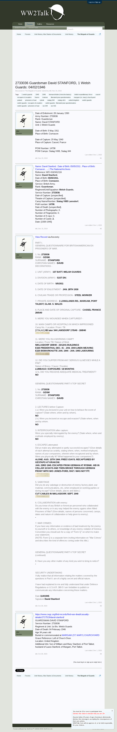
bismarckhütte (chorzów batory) (60, 94)
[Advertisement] (66, 59)
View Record (41, 237)
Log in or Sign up (94, 2)
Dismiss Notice (112, 711)
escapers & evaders (24, 97)
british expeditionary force (83, 94)
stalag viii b (61, 100)
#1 (101, 158)
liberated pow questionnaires (61, 97)
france (37, 97)
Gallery (39, 24)
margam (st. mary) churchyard (84, 97)
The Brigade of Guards (33, 91)
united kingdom (74, 100)
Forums (30, 24)
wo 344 (45, 106)
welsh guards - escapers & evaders (29, 103)
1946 (44, 94)
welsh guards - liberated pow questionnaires (61, 103)
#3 (101, 606)
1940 (37, 94)
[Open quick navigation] (100, 34)
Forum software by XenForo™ (33, 729)
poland (19, 100)
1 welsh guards (27, 94)
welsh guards (87, 100)
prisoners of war (31, 100)
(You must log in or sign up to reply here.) (87, 662)
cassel (98, 94)
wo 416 (53, 106)
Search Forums (20, 28)
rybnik (42, 100)
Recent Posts (33, 28)
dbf (50, 91)
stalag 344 (51, 100)
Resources (50, 24)
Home (20, 24)
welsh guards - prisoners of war (28, 106)
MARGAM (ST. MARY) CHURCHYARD (80, 635)
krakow (45, 97)
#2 (101, 228)
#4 (101, 654)
